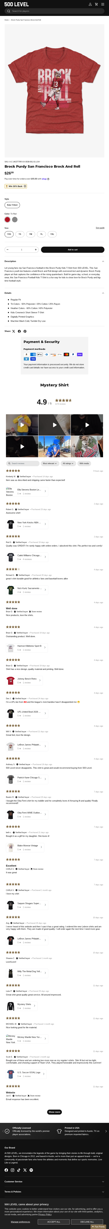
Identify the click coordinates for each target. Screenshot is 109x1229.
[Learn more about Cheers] (16, 186)
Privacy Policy (45, 1214)
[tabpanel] (54, 789)
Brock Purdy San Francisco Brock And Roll (26, 20)
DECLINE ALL (87, 1222)
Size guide (100, 228)
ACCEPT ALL (53, 1222)
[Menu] (103, 4)
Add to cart (72, 250)
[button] (96, 4)
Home (7, 20)
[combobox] (54, 11)
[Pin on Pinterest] (25, 331)
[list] (54, 90)
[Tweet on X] (13, 331)
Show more (54, 1112)
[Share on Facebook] (19, 331)
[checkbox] (84, 463)
